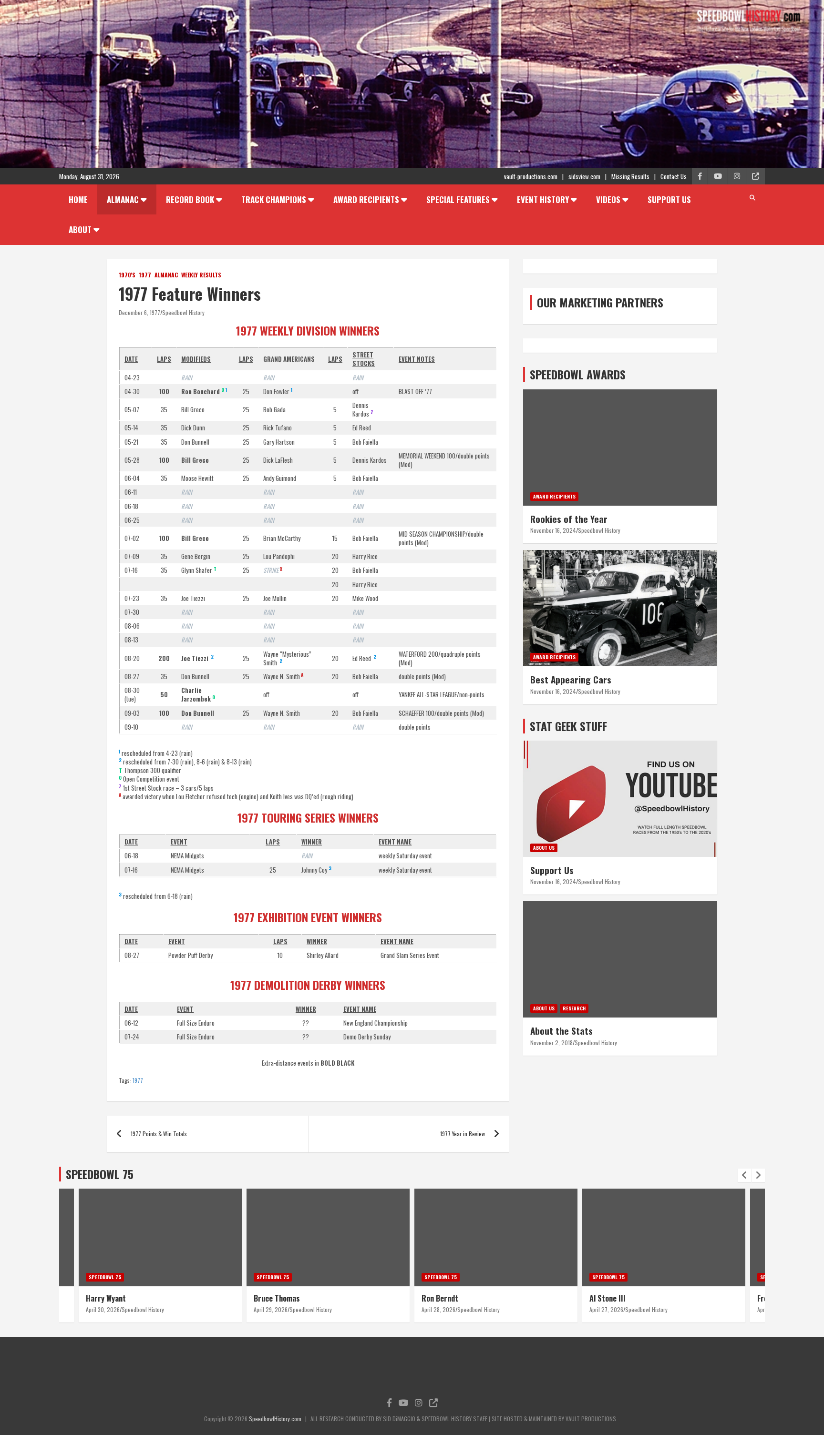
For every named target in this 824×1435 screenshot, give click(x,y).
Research (574, 1008)
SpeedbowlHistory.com (275, 1419)
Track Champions (273, 199)
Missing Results (630, 176)
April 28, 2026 (438, 1309)
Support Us (669, 199)
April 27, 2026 (606, 1309)
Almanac (123, 199)
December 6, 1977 (139, 312)
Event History (543, 199)
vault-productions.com (530, 176)
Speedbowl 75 (105, 1277)
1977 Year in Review (462, 1134)
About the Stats (561, 1030)
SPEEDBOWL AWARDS (578, 374)
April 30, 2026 (103, 1309)
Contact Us (673, 176)
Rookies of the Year (569, 518)
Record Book (190, 199)
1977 (145, 275)
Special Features (458, 199)
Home (78, 199)
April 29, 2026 (271, 1309)
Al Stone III (607, 1298)
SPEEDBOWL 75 (100, 1173)
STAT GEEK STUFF (568, 725)
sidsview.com (584, 176)
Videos (608, 199)
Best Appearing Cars (570, 679)
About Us (544, 847)
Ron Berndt (440, 1298)
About (80, 229)
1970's (127, 275)
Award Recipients (366, 199)
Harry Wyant (106, 1298)
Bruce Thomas (277, 1298)
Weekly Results (201, 275)
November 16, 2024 (553, 530)
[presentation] (744, 1175)
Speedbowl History (183, 312)
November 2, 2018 (551, 1042)
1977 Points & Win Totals (159, 1134)
